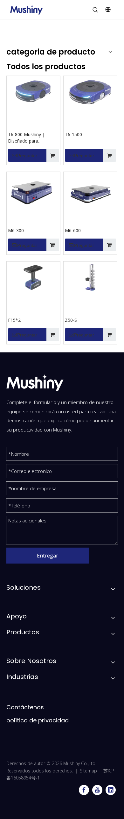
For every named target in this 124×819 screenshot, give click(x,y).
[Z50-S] (90, 276)
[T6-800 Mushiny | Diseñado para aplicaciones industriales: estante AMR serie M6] (33, 91)
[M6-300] (33, 191)
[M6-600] (90, 191)
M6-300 (16, 230)
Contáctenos (25, 707)
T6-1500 (73, 134)
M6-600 (73, 230)
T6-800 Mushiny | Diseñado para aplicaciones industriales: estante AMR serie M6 (33, 137)
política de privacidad (37, 720)
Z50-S (71, 320)
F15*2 (14, 320)
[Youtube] (97, 790)
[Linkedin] (111, 790)
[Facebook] (84, 790)
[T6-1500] (90, 91)
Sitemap (88, 771)
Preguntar (27, 155)
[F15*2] (33, 276)
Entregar (47, 555)
